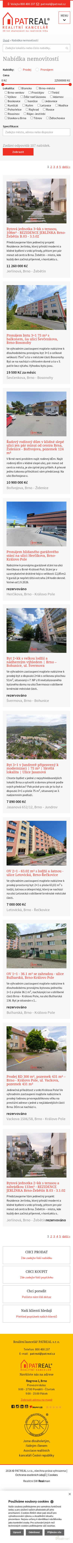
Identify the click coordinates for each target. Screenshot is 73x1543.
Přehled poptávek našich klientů (36, 1316)
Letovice (45, 105)
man (44, 1481)
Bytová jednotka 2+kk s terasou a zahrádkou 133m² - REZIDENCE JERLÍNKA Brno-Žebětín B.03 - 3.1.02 (36, 1186)
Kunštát (12, 105)
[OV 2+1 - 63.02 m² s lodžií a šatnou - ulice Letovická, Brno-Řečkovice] (36, 843)
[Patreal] (26, 21)
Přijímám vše (54, 1532)
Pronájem (46, 69)
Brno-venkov (15, 92)
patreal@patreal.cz (53, 4)
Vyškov (11, 97)
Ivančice (32, 101)
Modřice (63, 105)
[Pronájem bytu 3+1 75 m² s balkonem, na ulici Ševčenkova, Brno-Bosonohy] (36, 307)
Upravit (17, 1532)
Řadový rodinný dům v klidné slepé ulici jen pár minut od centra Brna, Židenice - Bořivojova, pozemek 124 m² (35, 447)
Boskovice (13, 101)
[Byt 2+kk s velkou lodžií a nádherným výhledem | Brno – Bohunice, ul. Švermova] (36, 630)
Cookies (53, 1475)
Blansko (26, 88)
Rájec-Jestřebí (35, 114)
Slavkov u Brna (16, 118)
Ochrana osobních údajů (30, 1475)
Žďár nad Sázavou (34, 97)
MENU (64, 15)
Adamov (58, 97)
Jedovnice (50, 101)
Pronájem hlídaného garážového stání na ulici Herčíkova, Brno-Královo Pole (33, 555)
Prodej (27, 69)
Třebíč (55, 92)
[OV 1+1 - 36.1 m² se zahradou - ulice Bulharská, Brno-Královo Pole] (36, 946)
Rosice (49, 109)
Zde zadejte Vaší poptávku (36, 1277)
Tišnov (37, 118)
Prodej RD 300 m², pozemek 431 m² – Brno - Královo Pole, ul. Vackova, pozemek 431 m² (36, 1080)
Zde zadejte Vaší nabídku (36, 1258)
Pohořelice (14, 109)
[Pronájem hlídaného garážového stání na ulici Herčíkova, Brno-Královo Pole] (36, 524)
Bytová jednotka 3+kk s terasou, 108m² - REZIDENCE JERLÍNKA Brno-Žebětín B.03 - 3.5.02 (36, 232)
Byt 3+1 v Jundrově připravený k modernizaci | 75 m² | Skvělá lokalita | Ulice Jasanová (33, 768)
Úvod (6, 40)
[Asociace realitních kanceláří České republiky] (36, 1424)
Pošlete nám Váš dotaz (36, 1297)
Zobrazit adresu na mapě (36, 1399)
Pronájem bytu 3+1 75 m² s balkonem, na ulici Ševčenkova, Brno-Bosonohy (32, 339)
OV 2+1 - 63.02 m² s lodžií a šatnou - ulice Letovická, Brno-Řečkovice (35, 873)
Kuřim (29, 105)
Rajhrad (33, 109)
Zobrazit (18, 152)
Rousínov (13, 114)
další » (66, 167)
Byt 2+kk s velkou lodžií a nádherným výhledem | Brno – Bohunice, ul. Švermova (32, 662)
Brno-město (47, 88)
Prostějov (37, 92)
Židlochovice (57, 118)
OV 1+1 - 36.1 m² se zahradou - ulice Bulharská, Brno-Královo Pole (35, 976)
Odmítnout (34, 1532)
